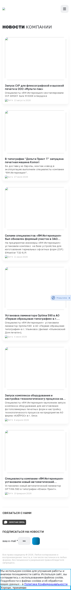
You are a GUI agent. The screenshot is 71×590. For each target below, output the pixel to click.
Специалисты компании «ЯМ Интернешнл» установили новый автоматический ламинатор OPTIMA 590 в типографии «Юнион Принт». (34, 483)
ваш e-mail (10, 541)
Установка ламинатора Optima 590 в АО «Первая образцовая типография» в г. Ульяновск (32, 319)
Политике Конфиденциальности (45, 584)
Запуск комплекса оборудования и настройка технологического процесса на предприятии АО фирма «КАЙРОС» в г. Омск (35, 399)
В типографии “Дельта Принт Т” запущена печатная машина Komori (34, 160)
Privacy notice (62, 298)
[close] (69, 297)
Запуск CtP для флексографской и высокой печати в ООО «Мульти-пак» (34, 87)
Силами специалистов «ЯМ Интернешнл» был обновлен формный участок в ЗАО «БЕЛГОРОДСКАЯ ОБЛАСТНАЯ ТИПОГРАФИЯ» (33, 240)
